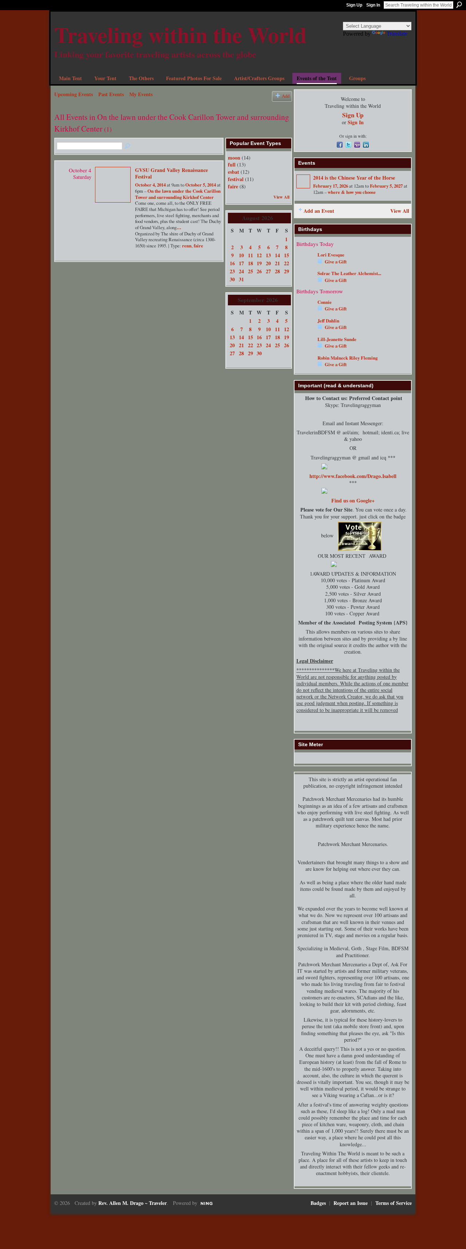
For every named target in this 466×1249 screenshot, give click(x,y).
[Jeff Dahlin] (305, 324)
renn (186, 245)
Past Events (111, 94)
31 (241, 279)
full (232, 164)
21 (277, 263)
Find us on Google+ (353, 500)
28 (277, 271)
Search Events (128, 146)
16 (232, 263)
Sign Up (354, 5)
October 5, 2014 (200, 184)
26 (259, 271)
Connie (324, 302)
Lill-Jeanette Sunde (336, 339)
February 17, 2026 (330, 186)
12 (259, 255)
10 (241, 255)
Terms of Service (393, 1203)
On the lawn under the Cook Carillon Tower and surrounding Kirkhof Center (178, 194)
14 (277, 255)
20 (268, 263)
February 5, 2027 (386, 186)
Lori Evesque (330, 254)
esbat (233, 172)
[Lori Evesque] (305, 258)
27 (268, 271)
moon (234, 157)
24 (241, 271)
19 (259, 263)
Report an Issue (350, 1203)
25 (250, 271)
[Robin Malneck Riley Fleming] (305, 362)
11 (250, 255)
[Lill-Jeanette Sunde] (305, 343)
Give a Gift (336, 261)
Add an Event (319, 211)
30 (232, 279)
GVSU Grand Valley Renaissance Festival (171, 173)
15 (286, 255)
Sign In (373, 5)
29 (286, 271)
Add (285, 96)
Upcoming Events (73, 94)
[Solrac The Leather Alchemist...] (305, 277)
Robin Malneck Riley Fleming (347, 358)
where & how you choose (352, 192)
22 (286, 263)
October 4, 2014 (150, 184)
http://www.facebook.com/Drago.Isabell (352, 476)
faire (198, 245)
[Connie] (305, 306)
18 (250, 263)
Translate (397, 34)
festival (236, 179)
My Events (141, 94)
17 (241, 263)
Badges (318, 1203)
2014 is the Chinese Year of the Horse (354, 177)
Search (459, 4)
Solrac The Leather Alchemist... (349, 273)
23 (232, 271)
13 (268, 255)
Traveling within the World (180, 34)
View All (281, 197)
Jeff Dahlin (328, 320)
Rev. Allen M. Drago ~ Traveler (132, 1203)
